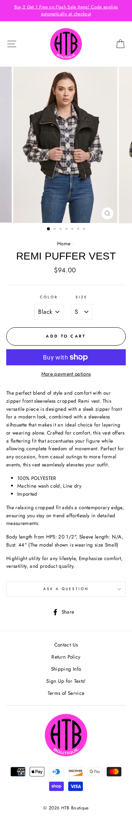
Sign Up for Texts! (65, 681)
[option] (66, 11)
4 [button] (67, 229)
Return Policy (65, 656)
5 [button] (73, 229)
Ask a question (66, 589)
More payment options (66, 373)
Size (82, 297)
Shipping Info (66, 668)
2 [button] (55, 229)
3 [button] (61, 229)
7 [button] (85, 229)
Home (63, 243)
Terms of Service (66, 693)
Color (49, 297)
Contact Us (66, 644)
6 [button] (79, 229)
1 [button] (49, 229)
